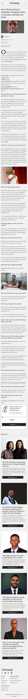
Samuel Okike (6, 36)
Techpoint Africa (5, 77)
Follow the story (11, 477)
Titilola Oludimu (8, 61)
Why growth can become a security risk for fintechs (17, 145)
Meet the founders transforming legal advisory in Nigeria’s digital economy (13, 464)
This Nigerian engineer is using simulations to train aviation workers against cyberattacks (13, 599)
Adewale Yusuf (16, 59)
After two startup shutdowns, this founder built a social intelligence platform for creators (17, 382)
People (6, 42)
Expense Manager (13, 230)
